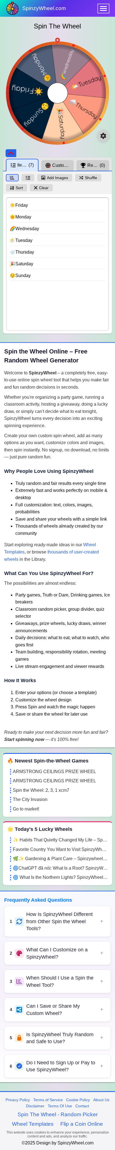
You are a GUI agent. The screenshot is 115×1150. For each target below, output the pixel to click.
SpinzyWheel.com (44, 8)
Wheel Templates (33, 1124)
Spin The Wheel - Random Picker (58, 1114)
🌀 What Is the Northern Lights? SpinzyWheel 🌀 (60, 877)
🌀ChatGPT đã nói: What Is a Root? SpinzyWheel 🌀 (60, 868)
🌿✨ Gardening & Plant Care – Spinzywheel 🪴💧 (60, 858)
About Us (101, 1100)
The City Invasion (30, 799)
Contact (82, 1106)
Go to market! (26, 809)
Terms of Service (48, 1100)
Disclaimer (35, 1106)
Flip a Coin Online (81, 1124)
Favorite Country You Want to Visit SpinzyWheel (60, 849)
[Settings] (103, 136)
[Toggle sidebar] (11, 153)
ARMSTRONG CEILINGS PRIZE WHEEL (54, 771)
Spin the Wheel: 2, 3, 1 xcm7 (41, 790)
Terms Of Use (60, 1106)
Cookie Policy (78, 1100)
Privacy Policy (18, 1100)
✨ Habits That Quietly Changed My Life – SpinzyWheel (60, 840)
